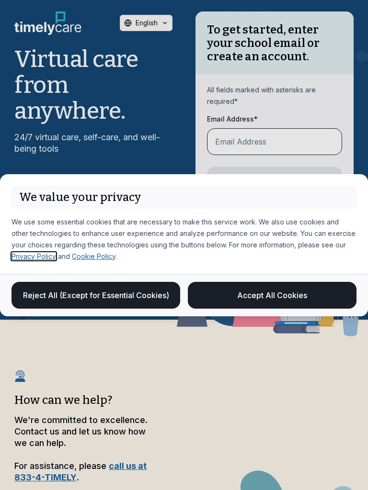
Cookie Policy (93, 256)
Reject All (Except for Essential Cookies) (96, 295)
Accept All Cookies (272, 295)
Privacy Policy (34, 256)
